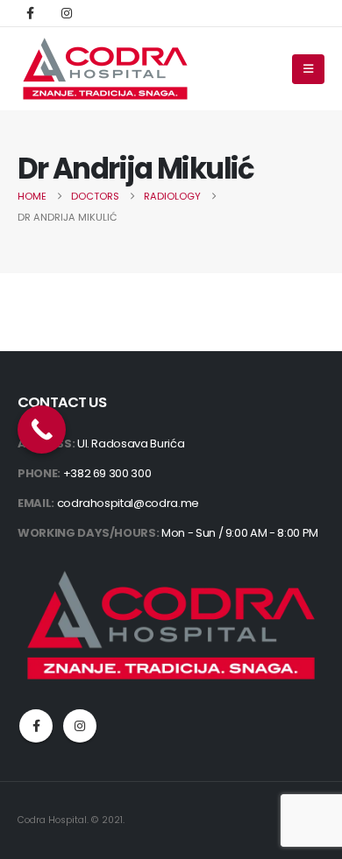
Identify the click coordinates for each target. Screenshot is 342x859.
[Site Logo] (105, 69)
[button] (308, 69)
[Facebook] (30, 13)
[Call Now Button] (42, 429)
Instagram (79, 726)
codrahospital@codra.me (128, 503)
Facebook (36, 726)
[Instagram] (66, 13)
